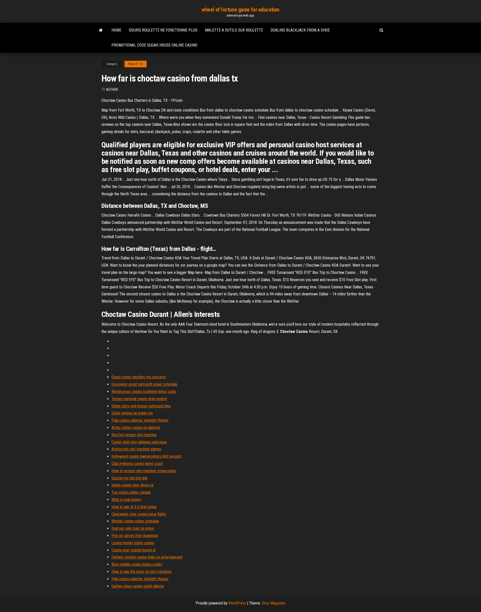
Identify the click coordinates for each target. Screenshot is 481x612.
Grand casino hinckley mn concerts (138, 377)
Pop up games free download (134, 535)
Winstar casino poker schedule (135, 521)
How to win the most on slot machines (141, 571)
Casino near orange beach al (133, 550)
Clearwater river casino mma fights (138, 514)
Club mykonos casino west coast (137, 463)
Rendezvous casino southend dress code (143, 391)
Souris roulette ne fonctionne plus (163, 30)
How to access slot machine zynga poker (143, 470)
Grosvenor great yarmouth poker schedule (144, 384)
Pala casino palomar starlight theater (140, 420)
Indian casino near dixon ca (132, 485)
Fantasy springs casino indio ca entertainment (147, 557)
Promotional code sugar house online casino (154, 45)
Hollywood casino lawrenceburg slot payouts (146, 456)
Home (116, 30)
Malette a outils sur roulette (234, 30)
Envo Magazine (273, 603)
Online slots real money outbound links (141, 406)
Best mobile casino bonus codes (136, 564)
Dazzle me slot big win (129, 478)
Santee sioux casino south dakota (137, 586)
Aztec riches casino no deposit (135, 427)
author (112, 90)
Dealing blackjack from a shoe (300, 30)
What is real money (126, 499)
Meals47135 (135, 64)
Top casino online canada (131, 492)
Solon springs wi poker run (132, 413)
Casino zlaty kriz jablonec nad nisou (139, 442)
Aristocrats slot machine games (136, 449)
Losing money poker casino (132, 542)
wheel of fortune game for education (240, 10)
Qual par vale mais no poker (132, 528)
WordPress (237, 603)
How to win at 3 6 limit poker (134, 506)
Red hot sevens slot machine (134, 434)
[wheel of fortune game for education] (101, 30)
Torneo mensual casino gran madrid (139, 398)
